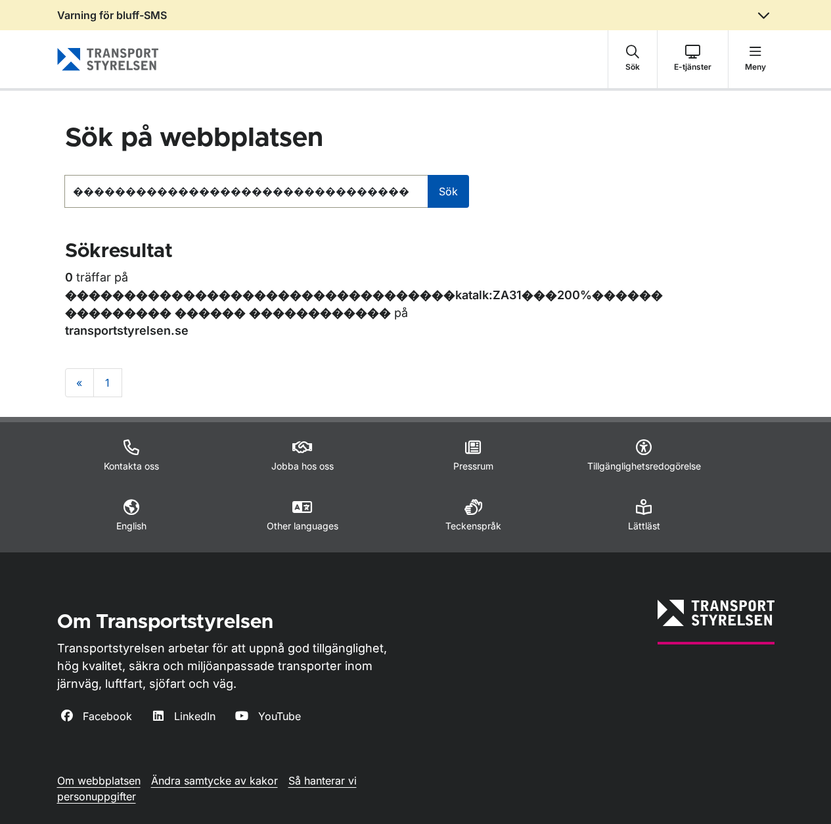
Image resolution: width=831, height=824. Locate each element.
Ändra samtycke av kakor (214, 780)
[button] (632, 59)
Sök (448, 191)
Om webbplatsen (99, 780)
